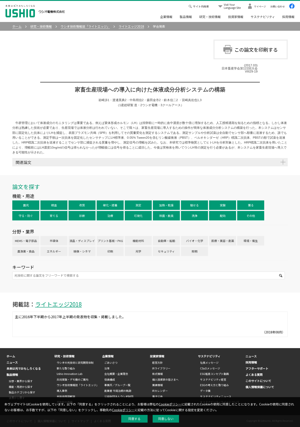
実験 (223, 205)
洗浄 (194, 216)
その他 (250, 216)
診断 (82, 216)
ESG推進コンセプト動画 (214, 374)
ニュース (12, 362)
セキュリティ (166, 251)
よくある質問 (254, 374)
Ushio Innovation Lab (70, 374)
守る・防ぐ (26, 216)
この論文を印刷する (256, 49)
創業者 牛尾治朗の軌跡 (117, 390)
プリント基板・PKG (110, 241)
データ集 (205, 390)
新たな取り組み (66, 368)
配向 (223, 216)
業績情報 (157, 385)
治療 (110, 216)
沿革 (107, 368)
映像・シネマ (82, 251)
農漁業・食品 (25, 251)
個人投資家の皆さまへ (165, 379)
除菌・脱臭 (166, 216)
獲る (251, 205)
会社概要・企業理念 (116, 374)
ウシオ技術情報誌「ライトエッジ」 (78, 385)
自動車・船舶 (166, 241)
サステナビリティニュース (215, 396)
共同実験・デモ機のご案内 (72, 379)
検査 (54, 205)
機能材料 (138, 241)
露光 (26, 205)
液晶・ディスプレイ (82, 241)
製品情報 (186, 17)
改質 (82, 205)
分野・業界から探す (21, 381)
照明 (194, 251)
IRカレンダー (160, 390)
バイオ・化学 (194, 241)
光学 (138, 251)
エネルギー (54, 251)
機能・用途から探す (21, 387)
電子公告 (157, 396)
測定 (138, 205)
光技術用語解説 (66, 396)
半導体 (54, 241)
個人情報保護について (260, 387)
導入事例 (62, 390)
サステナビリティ (263, 17)
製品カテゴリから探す (22, 392)
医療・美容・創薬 (222, 241)
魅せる (194, 205)
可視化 (138, 216)
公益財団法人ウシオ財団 (118, 396)
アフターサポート (257, 368)
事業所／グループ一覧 (117, 385)
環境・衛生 (251, 241)
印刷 (110, 251)
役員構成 (109, 379)
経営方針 (157, 362)
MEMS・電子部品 (26, 241)
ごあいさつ (110, 362)
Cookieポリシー (170, 404)
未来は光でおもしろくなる (24, 368)
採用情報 (288, 17)
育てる (54, 216)
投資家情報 (235, 17)
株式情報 (157, 374)
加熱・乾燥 (166, 205)
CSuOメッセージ (210, 368)
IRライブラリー (161, 368)
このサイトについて (258, 381)
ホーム (11, 356)
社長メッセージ (209, 362)
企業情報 (166, 17)
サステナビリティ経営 (213, 379)
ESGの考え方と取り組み (214, 385)
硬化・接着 (110, 205)
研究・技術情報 (210, 17)
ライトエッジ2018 (58, 304)
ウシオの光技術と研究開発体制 (75, 362)
